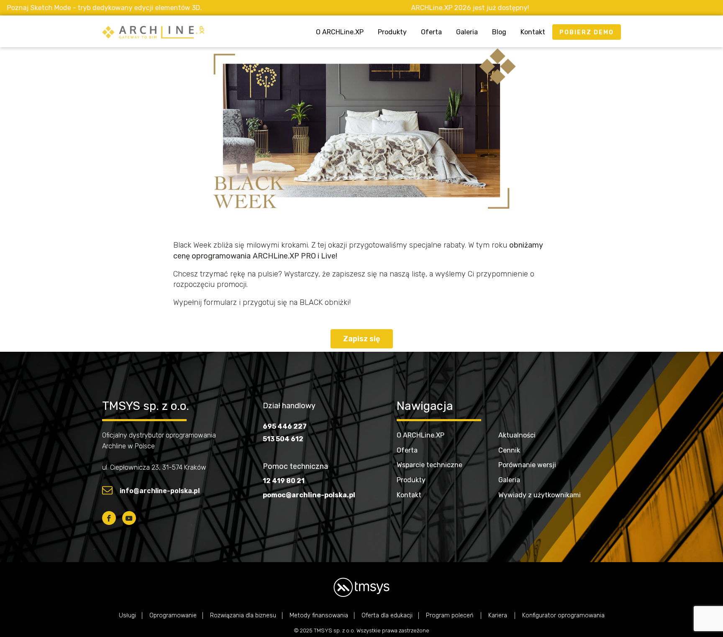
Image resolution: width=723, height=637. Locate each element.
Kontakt (532, 32)
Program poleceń (450, 615)
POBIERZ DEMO (586, 32)
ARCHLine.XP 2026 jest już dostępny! (433, 8)
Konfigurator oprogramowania (563, 615)
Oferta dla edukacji (387, 615)
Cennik (509, 450)
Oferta (431, 32)
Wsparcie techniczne (429, 465)
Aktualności (517, 435)
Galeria (467, 32)
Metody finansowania (319, 615)
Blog (499, 32)
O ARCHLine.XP (340, 32)
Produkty (392, 32)
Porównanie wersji (527, 465)
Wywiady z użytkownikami (539, 495)
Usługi (127, 615)
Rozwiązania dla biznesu (243, 615)
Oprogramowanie (173, 615)
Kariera (498, 615)
